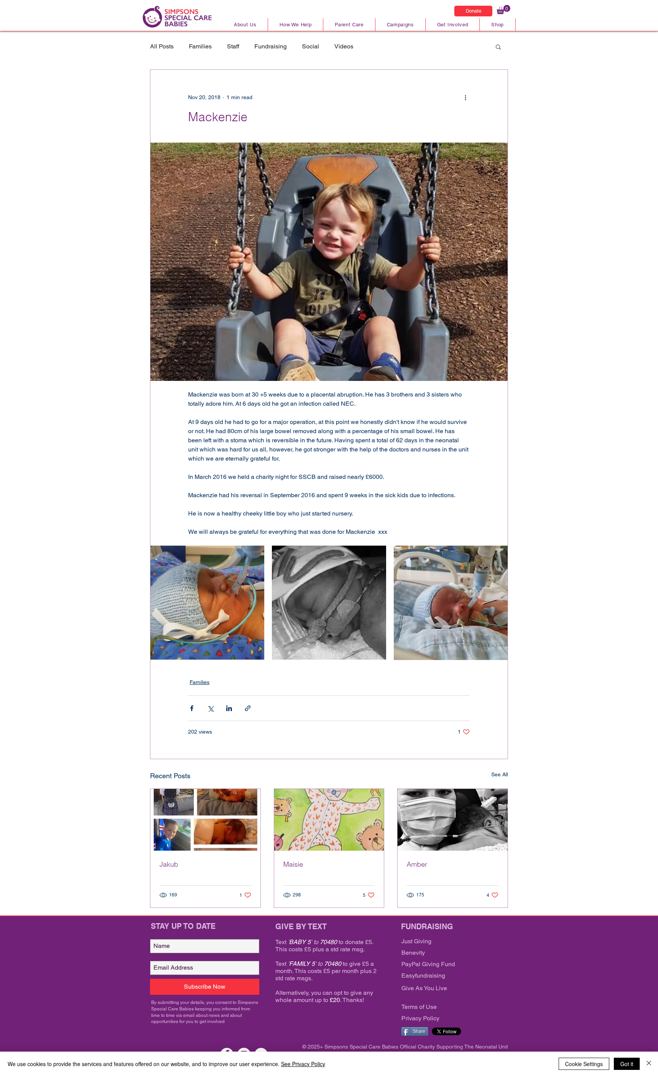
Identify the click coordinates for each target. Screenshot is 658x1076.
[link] (503, 9)
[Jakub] (205, 820)
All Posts (162, 46)
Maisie (293, 864)
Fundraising (270, 46)
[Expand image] (207, 603)
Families (200, 46)
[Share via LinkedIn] (229, 708)
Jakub (169, 864)
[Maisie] (329, 820)
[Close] (648, 1064)
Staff (233, 46)
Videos (343, 46)
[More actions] (465, 97)
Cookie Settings (584, 1064)
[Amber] (453, 820)
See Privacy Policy (303, 1064)
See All (499, 774)
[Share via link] (247, 708)
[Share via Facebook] (191, 708)
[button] (498, 46)
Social (310, 46)
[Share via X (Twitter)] (210, 708)
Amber (417, 864)
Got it (626, 1064)
